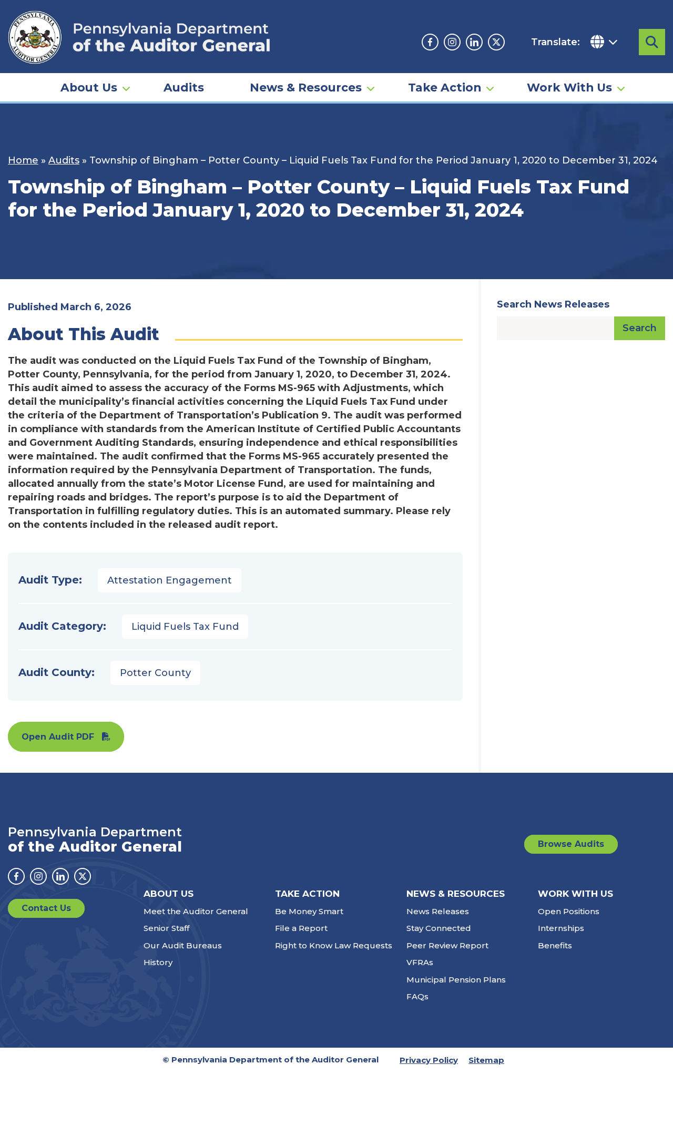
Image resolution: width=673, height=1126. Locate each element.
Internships (561, 928)
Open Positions (568, 911)
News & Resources (306, 87)
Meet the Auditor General (196, 911)
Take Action (444, 87)
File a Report (301, 928)
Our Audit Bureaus (183, 945)
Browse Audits (571, 844)
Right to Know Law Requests (333, 945)
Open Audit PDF (58, 737)
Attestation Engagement (169, 580)
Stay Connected (438, 928)
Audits (184, 87)
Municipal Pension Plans (456, 980)
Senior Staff (166, 928)
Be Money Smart (309, 911)
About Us (88, 87)
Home (23, 160)
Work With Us (569, 87)
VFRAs (419, 962)
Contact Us (46, 908)
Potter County (155, 673)
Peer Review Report (447, 945)
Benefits (555, 945)
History (158, 962)
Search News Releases (553, 304)
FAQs (417, 996)
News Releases (437, 911)
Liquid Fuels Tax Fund (185, 626)
